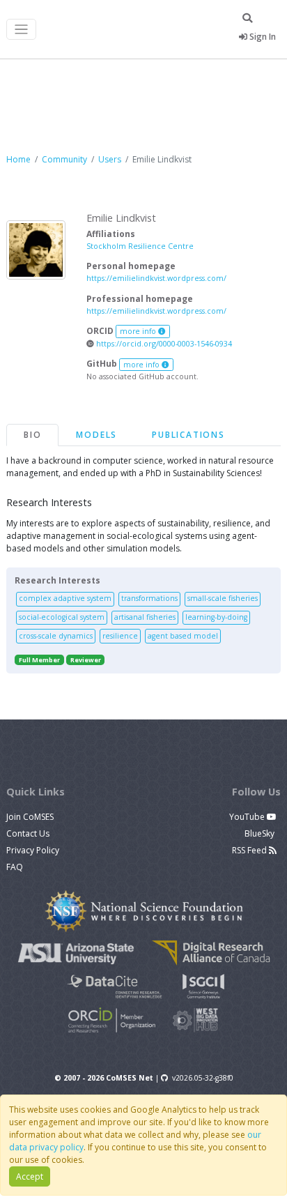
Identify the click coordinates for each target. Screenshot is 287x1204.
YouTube (248, 817)
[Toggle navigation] (21, 29)
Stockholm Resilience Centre (140, 246)
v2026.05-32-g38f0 (202, 1078)
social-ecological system (61, 617)
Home (18, 159)
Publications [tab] (188, 435)
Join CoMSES (30, 817)
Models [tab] (96, 435)
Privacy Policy (32, 850)
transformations (149, 598)
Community (64, 159)
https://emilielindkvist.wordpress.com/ (156, 278)
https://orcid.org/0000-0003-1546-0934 (163, 343)
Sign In (261, 37)
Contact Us (27, 833)
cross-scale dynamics (56, 636)
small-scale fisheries (222, 598)
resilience (120, 636)
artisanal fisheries (145, 617)
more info (139, 331)
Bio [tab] (32, 435)
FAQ (14, 867)
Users (109, 159)
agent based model (183, 636)
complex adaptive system (65, 598)
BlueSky (261, 833)
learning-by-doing (216, 617)
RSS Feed (250, 850)
